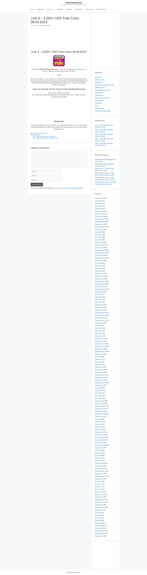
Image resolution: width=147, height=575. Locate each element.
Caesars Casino (100, 79)
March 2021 (98, 367)
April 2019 (98, 427)
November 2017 (100, 471)
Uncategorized (99, 108)
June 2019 (98, 421)
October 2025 (99, 224)
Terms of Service (100, 9)
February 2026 (99, 214)
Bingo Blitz (69, 9)
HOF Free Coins (36, 134)
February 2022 (99, 338)
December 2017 (100, 468)
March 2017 (98, 492)
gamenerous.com (79, 69)
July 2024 (98, 263)
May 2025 (98, 237)
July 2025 (98, 232)
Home (32, 9)
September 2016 (100, 507)
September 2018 (100, 445)
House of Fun (50, 9)
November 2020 (100, 377)
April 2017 (98, 489)
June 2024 (98, 266)
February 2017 (99, 494)
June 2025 (98, 234)
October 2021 (99, 349)
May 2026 (98, 206)
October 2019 (99, 411)
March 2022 (98, 336)
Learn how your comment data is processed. (69, 188)
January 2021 (99, 372)
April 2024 (98, 271)
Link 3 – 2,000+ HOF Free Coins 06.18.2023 (43, 136)
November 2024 (100, 253)
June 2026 (98, 203)
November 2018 (100, 440)
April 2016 (98, 520)
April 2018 (98, 458)
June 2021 (98, 359)
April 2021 (98, 364)
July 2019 (98, 419)
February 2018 (99, 463)
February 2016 (99, 525)
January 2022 (99, 341)
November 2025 (100, 221)
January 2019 (99, 434)
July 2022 (98, 325)
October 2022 (99, 317)
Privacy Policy (89, 9)
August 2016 (99, 510)
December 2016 (100, 499)
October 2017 (99, 473)
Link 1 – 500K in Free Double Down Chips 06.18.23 (45, 138)
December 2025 (100, 219)
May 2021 (98, 362)
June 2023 (98, 297)
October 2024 (99, 255)
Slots (96, 105)
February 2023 (99, 307)
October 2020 (99, 380)
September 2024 (100, 258)
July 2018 (98, 450)
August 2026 (99, 198)
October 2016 (99, 505)
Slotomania (98, 103)
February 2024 (99, 276)
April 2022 (98, 333)
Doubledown (40, 9)
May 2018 (98, 455)
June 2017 (98, 484)
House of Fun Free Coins (102, 98)
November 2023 (100, 284)
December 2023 (100, 281)
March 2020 (98, 398)
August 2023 (99, 292)
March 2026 (98, 211)
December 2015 (100, 531)
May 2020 (98, 393)
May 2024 (98, 268)
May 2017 (98, 486)
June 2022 (98, 328)
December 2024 (100, 250)
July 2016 (98, 512)
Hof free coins (36, 133)
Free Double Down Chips (102, 90)
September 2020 (100, 382)
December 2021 (100, 343)
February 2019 (99, 432)
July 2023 (98, 294)
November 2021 (100, 346)
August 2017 (99, 479)
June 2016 (98, 515)
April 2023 (98, 302)
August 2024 (99, 260)
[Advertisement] (59, 37)
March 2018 (98, 460)
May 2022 (98, 330)
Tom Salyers (99, 182)
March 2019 (98, 429)
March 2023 (98, 304)
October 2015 (99, 536)
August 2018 (99, 447)
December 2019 (100, 406)
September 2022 (100, 320)
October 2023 (99, 286)
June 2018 (98, 453)
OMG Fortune (78, 9)
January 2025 (99, 247)
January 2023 (99, 310)
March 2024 (98, 273)
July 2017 (98, 481)
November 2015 (100, 533)
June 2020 (98, 390)
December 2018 (100, 437)
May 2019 (98, 424)
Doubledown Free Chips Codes (104, 85)
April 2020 (98, 395)
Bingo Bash (60, 9)
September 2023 (100, 289)
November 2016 (100, 502)
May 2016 (98, 518)
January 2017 (99, 497)
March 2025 (98, 242)
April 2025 (98, 240)
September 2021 (100, 351)
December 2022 (100, 312)
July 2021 (98, 356)
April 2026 (98, 208)
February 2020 (99, 401)
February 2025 (99, 245)
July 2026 (98, 201)
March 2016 (98, 523)
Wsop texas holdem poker (103, 111)
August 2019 (99, 416)
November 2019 (100, 408)
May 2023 (98, 299)
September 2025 (100, 227)
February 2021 (99, 369)
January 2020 (99, 403)
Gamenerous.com (73, 3)
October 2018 (99, 442)
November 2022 (100, 315)
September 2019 (100, 414)
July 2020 (98, 388)
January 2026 (99, 216)
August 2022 (99, 323)
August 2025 (99, 229)
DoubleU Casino (100, 87)
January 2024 (99, 279)
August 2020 (99, 385)
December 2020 (100, 375)
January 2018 (99, 466)
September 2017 (100, 476)
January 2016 (99, 528)
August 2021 (99, 354)
